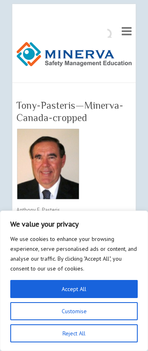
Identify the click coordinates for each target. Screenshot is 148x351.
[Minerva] (74, 56)
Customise (74, 311)
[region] (74, 281)
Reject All (74, 333)
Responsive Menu (127, 31)
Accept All (74, 289)
